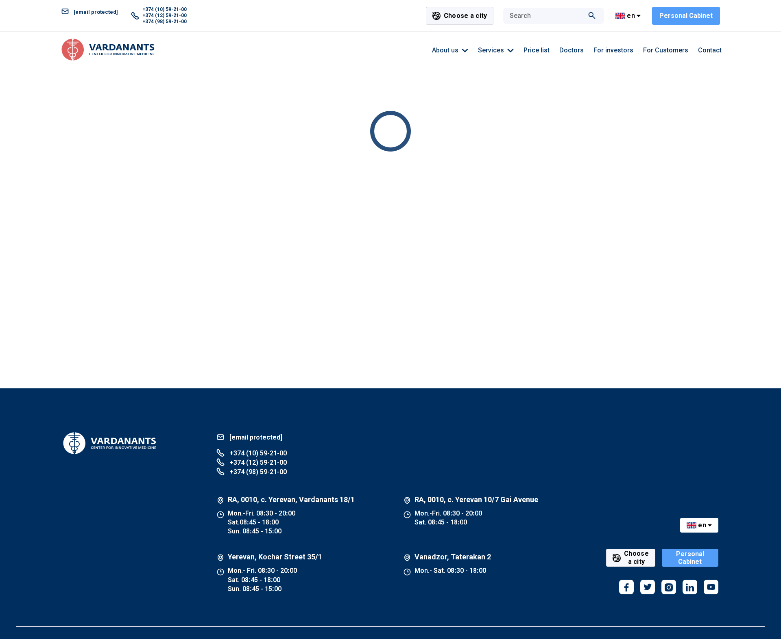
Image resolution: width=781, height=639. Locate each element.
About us (445, 50)
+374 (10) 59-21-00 (164, 9)
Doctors (571, 50)
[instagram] (668, 587)
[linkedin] (690, 587)
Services (491, 50)
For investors (613, 50)
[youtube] (711, 587)
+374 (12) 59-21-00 (164, 15)
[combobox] (545, 15)
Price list (537, 50)
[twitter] (647, 587)
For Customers (665, 50)
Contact (710, 50)
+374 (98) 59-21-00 (164, 21)
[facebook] (626, 587)
